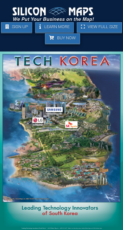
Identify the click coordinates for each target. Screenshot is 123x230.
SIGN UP (19, 26)
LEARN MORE (56, 26)
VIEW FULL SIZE (102, 26)
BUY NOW (66, 37)
